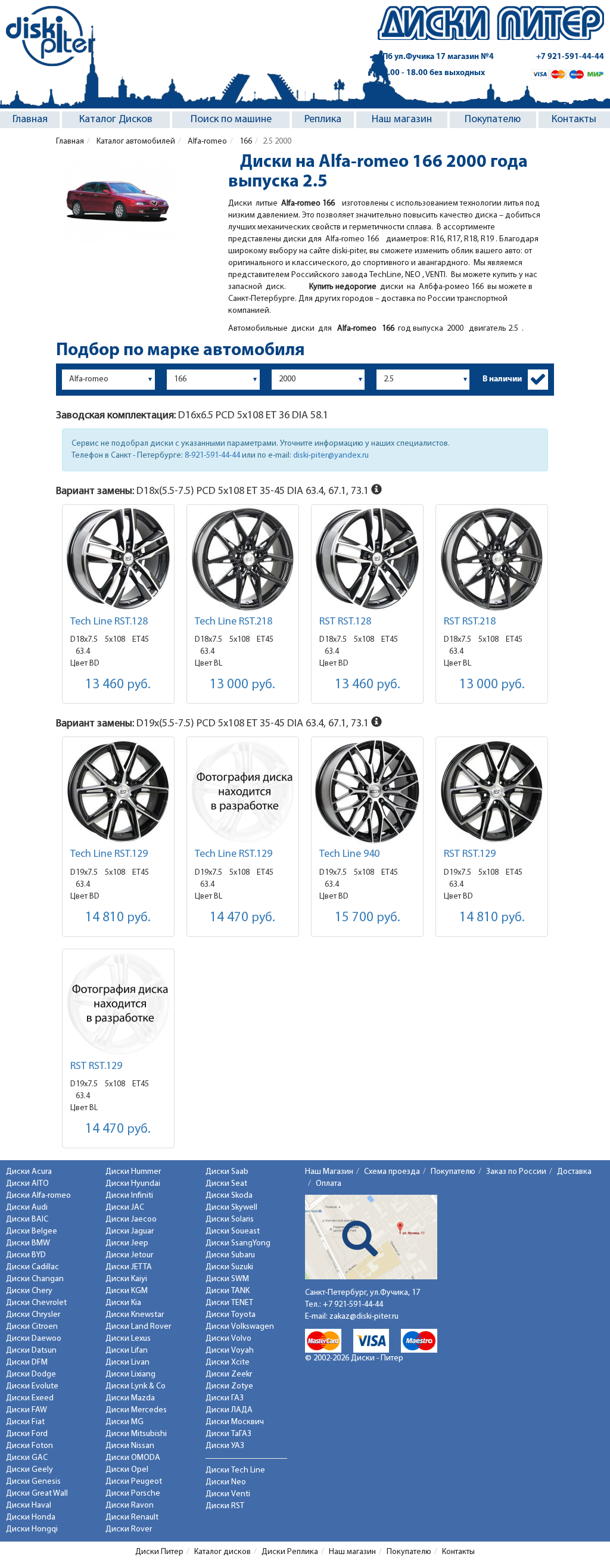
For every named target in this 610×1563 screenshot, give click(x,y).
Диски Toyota (231, 1314)
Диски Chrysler (33, 1314)
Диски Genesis (33, 1481)
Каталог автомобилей (135, 141)
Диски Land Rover (138, 1326)
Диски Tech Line (235, 1470)
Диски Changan (35, 1279)
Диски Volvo (228, 1338)
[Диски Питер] (50, 36)
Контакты (574, 119)
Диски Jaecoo (131, 1219)
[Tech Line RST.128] (118, 559)
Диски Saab (227, 1171)
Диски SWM (227, 1279)
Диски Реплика (290, 1552)
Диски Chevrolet (36, 1302)
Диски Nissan (129, 1445)
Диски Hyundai (132, 1183)
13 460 (118, 685)
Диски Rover (128, 1529)
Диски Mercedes (136, 1410)
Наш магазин (402, 119)
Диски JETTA (128, 1267)
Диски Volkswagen (240, 1326)
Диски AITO (27, 1183)
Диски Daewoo (33, 1338)
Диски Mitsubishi (136, 1434)
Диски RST (225, 1506)
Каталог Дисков (115, 119)
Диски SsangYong (238, 1243)
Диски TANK (228, 1291)
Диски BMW (28, 1243)
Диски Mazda (130, 1398)
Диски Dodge (31, 1374)
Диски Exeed (30, 1398)
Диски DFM (27, 1362)
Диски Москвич (235, 1422)
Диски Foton (29, 1445)
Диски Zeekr (229, 1374)
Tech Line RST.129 (109, 854)
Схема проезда (392, 1171)
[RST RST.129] (491, 791)
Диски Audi (27, 1207)
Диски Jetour (129, 1255)
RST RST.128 (345, 622)
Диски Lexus (128, 1338)
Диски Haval (28, 1505)
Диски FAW (26, 1410)
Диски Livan (127, 1362)
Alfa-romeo (206, 141)
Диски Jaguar (129, 1231)
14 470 (242, 918)
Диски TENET (229, 1302)
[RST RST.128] (367, 559)
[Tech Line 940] (367, 791)
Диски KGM (126, 1291)
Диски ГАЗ (225, 1398)
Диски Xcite (228, 1362)
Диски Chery (29, 1291)
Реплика (322, 119)
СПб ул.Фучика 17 (436, 56)
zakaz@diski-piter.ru (364, 1316)
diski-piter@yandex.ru (331, 455)
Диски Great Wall (37, 1493)
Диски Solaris (230, 1219)
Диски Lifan (126, 1350)
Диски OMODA (132, 1457)
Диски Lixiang (130, 1374)
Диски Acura (29, 1171)
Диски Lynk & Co (135, 1386)
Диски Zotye (229, 1386)
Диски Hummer (133, 1171)
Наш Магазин (329, 1171)
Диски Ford (27, 1434)
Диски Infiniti (129, 1195)
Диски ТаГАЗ (228, 1434)
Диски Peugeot (133, 1481)
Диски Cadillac (32, 1267)
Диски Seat (226, 1183)
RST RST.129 (470, 854)
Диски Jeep (126, 1243)
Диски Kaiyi (126, 1279)
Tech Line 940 (349, 854)
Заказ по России (516, 1171)
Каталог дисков (222, 1552)
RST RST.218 (470, 622)
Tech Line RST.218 (233, 622)
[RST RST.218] (491, 559)
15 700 (367, 918)
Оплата (328, 1183)
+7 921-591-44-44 (570, 56)
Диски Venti (228, 1494)
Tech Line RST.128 (109, 622)
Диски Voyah (230, 1350)
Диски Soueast (233, 1231)
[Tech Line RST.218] (242, 559)
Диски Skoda (229, 1195)
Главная (30, 119)
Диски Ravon (129, 1505)
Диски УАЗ (225, 1445)
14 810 (118, 918)
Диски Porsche (132, 1493)
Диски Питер (159, 1552)
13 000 (242, 685)
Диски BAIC (27, 1219)
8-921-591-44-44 (212, 455)
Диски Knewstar (134, 1314)
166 (245, 141)
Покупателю (493, 119)
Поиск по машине (231, 119)
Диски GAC (27, 1457)
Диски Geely (29, 1469)
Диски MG (124, 1422)
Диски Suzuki (229, 1267)
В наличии (502, 379)
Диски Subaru (230, 1255)
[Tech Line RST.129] (118, 791)
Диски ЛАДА (229, 1410)
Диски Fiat (25, 1422)
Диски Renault (131, 1517)
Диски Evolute (32, 1386)
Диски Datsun (31, 1350)
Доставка (574, 1171)
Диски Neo (226, 1482)
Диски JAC (124, 1207)
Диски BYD (26, 1255)
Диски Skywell (231, 1207)
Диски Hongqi (32, 1529)
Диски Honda (30, 1517)
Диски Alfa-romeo (38, 1195)
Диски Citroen (32, 1326)
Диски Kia (123, 1302)
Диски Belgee (31, 1231)
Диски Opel (126, 1469)
